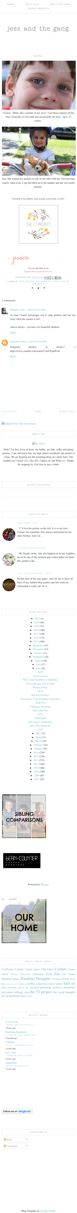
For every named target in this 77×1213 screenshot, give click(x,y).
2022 (37, 618)
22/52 (40, 729)
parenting (45, 987)
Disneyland (40, 718)
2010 (35, 767)
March (38, 741)
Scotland (56, 979)
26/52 (40, 672)
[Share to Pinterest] (59, 278)
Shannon (14, 309)
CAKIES (10, 1042)
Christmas (47, 969)
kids (55, 281)
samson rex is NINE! (19, 1055)
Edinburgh (38, 974)
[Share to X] (53, 278)
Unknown (15, 341)
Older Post (9, 411)
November (38, 649)
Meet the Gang (60, 4)
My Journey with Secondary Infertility (40, 699)
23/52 (40, 714)
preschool (7, 992)
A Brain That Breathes (21, 1035)
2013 (35, 756)
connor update (55, 983)
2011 (35, 764)
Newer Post (67, 411)
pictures (57, 987)
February (38, 744)
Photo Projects (38, 8)
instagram (38, 271)
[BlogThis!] (49, 278)
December (38, 645)
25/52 (40, 691)
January (38, 748)
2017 (35, 633)
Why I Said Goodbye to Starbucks (40, 679)
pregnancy (69, 987)
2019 (36, 626)
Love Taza (10, 1052)
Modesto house (11, 979)
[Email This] (46, 278)
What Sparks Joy (17, 1066)
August (38, 660)
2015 (35, 641)
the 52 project (41, 991)
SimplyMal (11, 1062)
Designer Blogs (48, 1210)
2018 (35, 630)
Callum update (32, 969)
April (38, 737)
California (8, 969)
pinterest (49, 271)
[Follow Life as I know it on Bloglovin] (17, 1113)
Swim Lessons (40, 676)
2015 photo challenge (35, 281)
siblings (18, 992)
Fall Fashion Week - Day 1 (35, 573)
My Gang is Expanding (40, 722)
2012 (35, 760)
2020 (36, 622)
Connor (60, 968)
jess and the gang (38, 28)
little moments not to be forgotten (20, 987)
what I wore (26, 996)
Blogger (45, 884)
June (38, 668)
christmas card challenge (15, 984)
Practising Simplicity (16, 1032)
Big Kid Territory (40, 695)
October (38, 653)
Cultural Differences (20, 974)
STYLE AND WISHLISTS (19, 1045)
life (73, 983)
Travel (65, 979)
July (38, 664)
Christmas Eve (27, 523)
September (38, 656)
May (38, 733)
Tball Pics (40, 702)
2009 (35, 771)
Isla (57, 973)
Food (49, 974)
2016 (35, 637)
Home (10, 4)
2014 (35, 752)
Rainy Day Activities (20, 1025)
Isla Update (69, 974)
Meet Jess (32, 4)
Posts (9, 1139)
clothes (31, 983)
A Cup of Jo (11, 1021)
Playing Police (40, 687)
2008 (36, 775)
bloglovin (28, 271)
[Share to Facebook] (56, 278)
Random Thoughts (36, 978)
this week (58, 992)
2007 (36, 779)
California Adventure (40, 706)
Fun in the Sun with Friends (40, 683)
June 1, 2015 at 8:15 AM (33, 341)
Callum (19, 969)
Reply (13, 332)
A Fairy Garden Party (32, 548)
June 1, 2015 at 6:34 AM (32, 309)
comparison (41, 983)
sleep (26, 992)
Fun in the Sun (40, 710)
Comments (11, 1146)
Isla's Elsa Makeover (40, 725)
